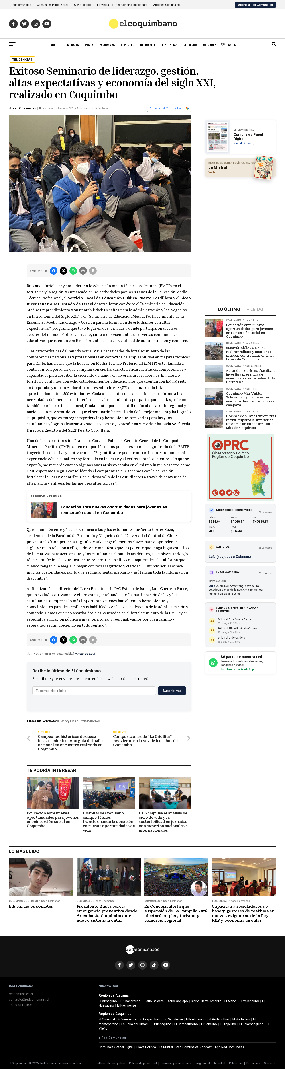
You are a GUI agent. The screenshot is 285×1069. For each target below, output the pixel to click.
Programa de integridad (210, 1063)
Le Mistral (103, 4)
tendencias (91, 721)
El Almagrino (108, 1001)
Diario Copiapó (177, 1001)
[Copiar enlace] (93, 271)
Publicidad (236, 1063)
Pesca (89, 44)
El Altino (230, 1001)
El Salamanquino (251, 1024)
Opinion (208, 44)
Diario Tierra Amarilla (206, 1001)
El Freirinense (126, 1005)
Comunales (71, 44)
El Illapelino (228, 1024)
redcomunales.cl (21, 994)
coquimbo (70, 721)
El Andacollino (219, 1019)
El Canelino (209, 1024)
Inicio (53, 44)
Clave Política (82, 4)
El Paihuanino (196, 1019)
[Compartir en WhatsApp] (73, 271)
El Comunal (107, 1019)
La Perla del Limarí (134, 1024)
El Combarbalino (186, 1024)
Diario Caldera (154, 1001)
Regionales (147, 44)
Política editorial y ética (110, 1063)
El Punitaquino (161, 1024)
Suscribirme (172, 691)
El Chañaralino (130, 1001)
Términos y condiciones (176, 1063)
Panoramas (107, 44)
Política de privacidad (143, 1063)
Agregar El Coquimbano (167, 108)
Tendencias (169, 44)
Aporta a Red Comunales (255, 4)
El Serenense (127, 1019)
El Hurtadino (241, 1019)
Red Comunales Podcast (131, 4)
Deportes (127, 44)
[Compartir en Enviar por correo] (83, 271)
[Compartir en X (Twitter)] (63, 271)
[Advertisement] (240, 209)
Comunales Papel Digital (52, 4)
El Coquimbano (151, 1019)
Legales (230, 44)
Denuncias (253, 1063)
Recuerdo (190, 44)
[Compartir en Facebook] (53, 271)
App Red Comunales (166, 4)
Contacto (270, 1063)
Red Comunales (21, 4)
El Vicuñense (174, 1019)
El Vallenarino (249, 1001)
